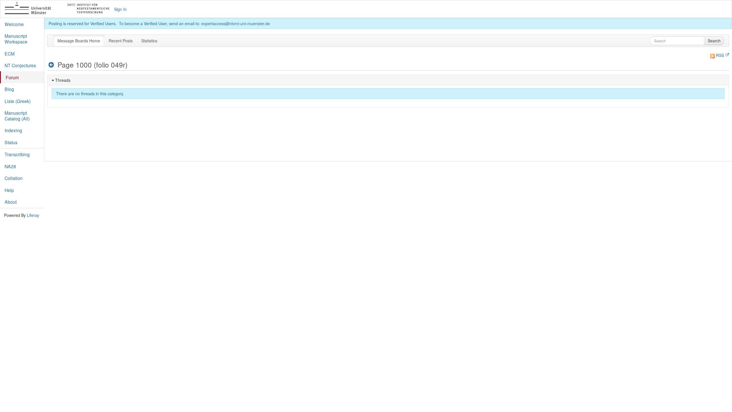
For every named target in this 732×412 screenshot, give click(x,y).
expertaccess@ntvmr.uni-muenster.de (235, 23)
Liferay (33, 215)
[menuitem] (78, 40)
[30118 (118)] (51, 65)
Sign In (120, 9)
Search (714, 40)
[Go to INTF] (59, 9)
